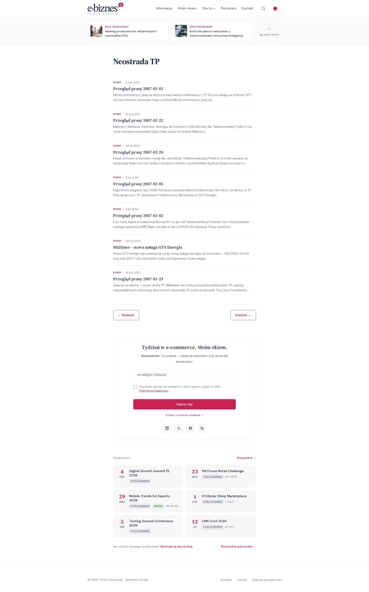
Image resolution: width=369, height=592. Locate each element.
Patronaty (228, 8)
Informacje (164, 8)
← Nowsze (126, 315)
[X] (179, 428)
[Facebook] (190, 428)
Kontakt (248, 8)
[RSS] (202, 428)
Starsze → (243, 315)
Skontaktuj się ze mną (176, 546)
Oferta (208, 8)
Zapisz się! (184, 404)
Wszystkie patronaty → (238, 546)
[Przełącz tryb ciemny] (277, 8)
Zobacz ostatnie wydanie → (184, 415)
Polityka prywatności (153, 391)
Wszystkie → (246, 458)
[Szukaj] (263, 9)
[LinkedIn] (167, 428)
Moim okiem (187, 8)
